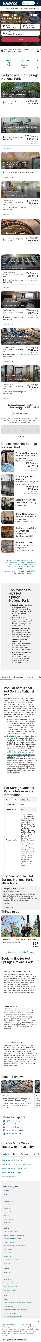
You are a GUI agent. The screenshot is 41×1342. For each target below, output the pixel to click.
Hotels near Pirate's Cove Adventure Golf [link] (16, 1164)
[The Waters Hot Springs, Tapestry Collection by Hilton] (20, 269)
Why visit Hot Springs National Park (19, 560)
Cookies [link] (6, 1276)
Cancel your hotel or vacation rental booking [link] (17, 1302)
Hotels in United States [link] (10, 1231)
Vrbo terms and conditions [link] (11, 1283)
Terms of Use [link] (7, 1279)
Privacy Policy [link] (7, 1272)
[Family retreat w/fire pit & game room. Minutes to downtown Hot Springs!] (20, 131)
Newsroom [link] (6, 1208)
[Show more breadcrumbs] (3, 9)
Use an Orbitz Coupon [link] (10, 1313)
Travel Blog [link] (6, 1263)
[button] (20, 113)
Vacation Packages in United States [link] (14, 1246)
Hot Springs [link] (10, 8)
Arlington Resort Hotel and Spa (18, 719)
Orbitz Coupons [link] (8, 1253)
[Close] (38, 1321)
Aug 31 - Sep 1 (9, 62)
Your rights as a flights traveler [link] (12, 1317)
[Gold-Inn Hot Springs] (20, 196)
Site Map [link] (6, 1215)
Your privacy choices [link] (9, 1290)
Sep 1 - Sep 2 (25, 62)
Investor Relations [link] (8, 1212)
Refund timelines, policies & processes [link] (15, 1309)
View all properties (20, 413)
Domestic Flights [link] (8, 1242)
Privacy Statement (9, 1340)
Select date (11, 27)
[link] (20, 1121)
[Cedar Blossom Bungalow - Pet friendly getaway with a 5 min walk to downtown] (20, 96)
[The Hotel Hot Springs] (20, 306)
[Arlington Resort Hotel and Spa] (20, 233)
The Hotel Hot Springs (15, 736)
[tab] (6, 677)
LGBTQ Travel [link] (7, 1256)
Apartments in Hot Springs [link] (11, 1173)
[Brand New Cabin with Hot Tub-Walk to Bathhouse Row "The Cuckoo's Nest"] (20, 163)
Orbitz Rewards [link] (8, 1219)
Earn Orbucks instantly (12, 50)
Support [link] (5, 1299)
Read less (6, 903)
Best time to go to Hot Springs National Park (20, 571)
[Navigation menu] (37, 3)
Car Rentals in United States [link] (12, 1238)
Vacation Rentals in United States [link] (13, 1235)
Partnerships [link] (7, 1205)
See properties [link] (8, 907)
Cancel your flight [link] (8, 1306)
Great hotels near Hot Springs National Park (20, 562)
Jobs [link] (4, 1198)
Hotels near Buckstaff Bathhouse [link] (14, 1168)
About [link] (5, 1194)
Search (20, 40)
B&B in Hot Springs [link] (9, 1177)
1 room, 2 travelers (14, 34)
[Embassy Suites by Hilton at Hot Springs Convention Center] (20, 343)
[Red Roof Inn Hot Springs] (20, 380)
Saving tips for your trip (22, 573)
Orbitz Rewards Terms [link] (10, 1286)
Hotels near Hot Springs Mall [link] (12, 1160)
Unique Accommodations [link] (11, 1260)
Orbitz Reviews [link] (8, 1249)
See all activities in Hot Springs (20, 952)
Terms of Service (22, 1340)
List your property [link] (8, 1201)
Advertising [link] (6, 1222)
